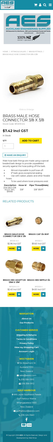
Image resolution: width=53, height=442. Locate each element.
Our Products (27, 322)
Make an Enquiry (16, 155)
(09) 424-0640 (27, 415)
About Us (26, 318)
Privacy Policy (27, 343)
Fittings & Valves (18, 51)
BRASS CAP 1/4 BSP (39, 234)
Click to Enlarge (26, 109)
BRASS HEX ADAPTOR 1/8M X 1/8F (14, 281)
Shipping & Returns (26, 335)
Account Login (26, 351)
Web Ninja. (33, 438)
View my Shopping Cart (26, 347)
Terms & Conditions (26, 339)
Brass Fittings (35, 51)
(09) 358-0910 (27, 379)
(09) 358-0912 (27, 383)
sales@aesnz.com (27, 375)
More (12, 248)
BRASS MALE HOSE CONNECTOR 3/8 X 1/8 (14, 235)
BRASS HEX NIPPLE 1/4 (38, 280)
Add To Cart (19, 248)
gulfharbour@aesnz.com (27, 411)
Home (5, 51)
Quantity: (5, 140)
